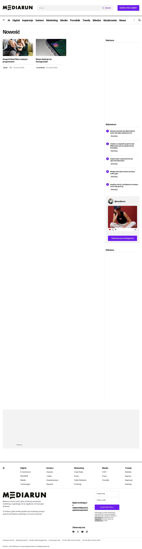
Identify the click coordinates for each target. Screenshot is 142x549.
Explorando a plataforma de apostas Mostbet (121, 160)
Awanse (49, 472)
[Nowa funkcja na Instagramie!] (51, 47)
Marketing (114, 136)
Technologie (25, 484)
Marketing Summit (21, 540)
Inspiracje (128, 480)
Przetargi (77, 484)
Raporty (128, 476)
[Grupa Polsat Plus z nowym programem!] (18, 47)
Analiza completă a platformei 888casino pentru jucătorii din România (122, 146)
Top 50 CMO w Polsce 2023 (91, 540)
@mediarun (119, 201)
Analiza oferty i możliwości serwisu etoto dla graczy (124, 185)
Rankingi (128, 484)
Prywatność (98, 517)
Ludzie (49, 476)
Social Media (40, 67)
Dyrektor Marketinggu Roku (38, 540)
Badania (128, 472)
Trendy (128, 467)
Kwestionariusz (52, 480)
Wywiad (49, 484)
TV (11, 67)
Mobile (23, 480)
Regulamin (98, 519)
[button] (4, 20)
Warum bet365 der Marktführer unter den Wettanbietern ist (122, 132)
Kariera (49, 467)
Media (5, 67)
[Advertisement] (122, 80)
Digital (23, 467)
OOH (104, 472)
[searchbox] (69, 8)
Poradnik (105, 480)
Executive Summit (8, 540)
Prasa (104, 476)
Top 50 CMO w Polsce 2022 (71, 540)
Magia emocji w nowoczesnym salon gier (122, 173)
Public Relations (80, 480)
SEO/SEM (24, 476)
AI (3, 467)
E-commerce (25, 472)
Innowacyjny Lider (54, 540)
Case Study (78, 472)
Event (76, 476)
